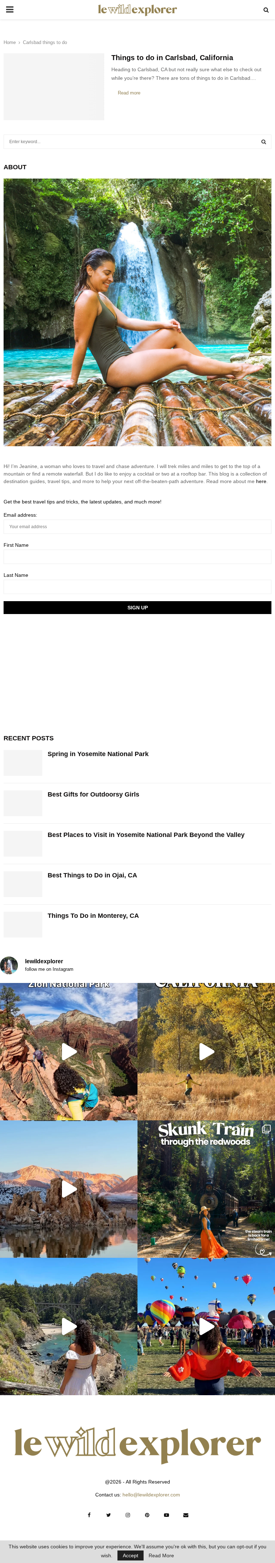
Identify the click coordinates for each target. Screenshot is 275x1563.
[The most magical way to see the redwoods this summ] (206, 1189)
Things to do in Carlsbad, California (172, 58)
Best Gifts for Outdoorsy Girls (93, 794)
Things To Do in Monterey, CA (93, 915)
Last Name (16, 575)
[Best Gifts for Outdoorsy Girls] (23, 803)
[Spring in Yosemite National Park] (23, 763)
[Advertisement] (57, 673)
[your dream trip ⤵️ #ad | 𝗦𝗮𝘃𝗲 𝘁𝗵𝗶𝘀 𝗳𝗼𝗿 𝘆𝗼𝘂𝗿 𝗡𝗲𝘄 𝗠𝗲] (206, 1326)
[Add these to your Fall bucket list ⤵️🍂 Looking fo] (206, 1051)
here (261, 481)
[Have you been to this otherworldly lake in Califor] (69, 1189)
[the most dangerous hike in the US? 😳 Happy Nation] (69, 1051)
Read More (161, 1555)
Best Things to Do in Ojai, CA (92, 875)
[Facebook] (89, 1515)
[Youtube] (166, 1515)
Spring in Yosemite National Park (98, 754)
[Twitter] (108, 1515)
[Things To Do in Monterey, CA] (23, 925)
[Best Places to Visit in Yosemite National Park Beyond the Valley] (23, 844)
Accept (130, 1555)
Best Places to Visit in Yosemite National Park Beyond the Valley (146, 834)
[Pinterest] (147, 1515)
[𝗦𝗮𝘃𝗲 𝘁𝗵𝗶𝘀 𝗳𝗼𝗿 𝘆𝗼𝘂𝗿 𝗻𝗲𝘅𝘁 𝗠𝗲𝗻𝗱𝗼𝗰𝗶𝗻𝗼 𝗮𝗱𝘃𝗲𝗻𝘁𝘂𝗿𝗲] (69, 1326)
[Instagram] (128, 1515)
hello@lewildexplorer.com (151, 1495)
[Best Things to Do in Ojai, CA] (23, 884)
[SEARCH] (263, 142)
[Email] (186, 1515)
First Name (16, 545)
